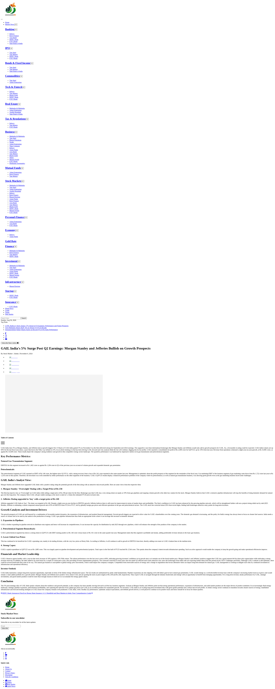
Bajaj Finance (14, 36)
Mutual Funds (13, 167)
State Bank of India (16, 43)
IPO (7, 48)
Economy (10, 230)
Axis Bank (13, 38)
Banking (9, 29)
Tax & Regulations (15, 118)
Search (24, 318)
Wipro (11, 158)
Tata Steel (12, 53)
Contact (7, 671)
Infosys (11, 34)
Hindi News (9, 308)
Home (7, 22)
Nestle (11, 142)
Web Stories (9, 314)
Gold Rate (10, 241)
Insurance (10, 302)
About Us (8, 669)
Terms (7, 312)
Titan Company (14, 146)
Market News (9, 24)
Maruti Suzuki (14, 159)
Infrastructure (13, 281)
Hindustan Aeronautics (17, 163)
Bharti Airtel (13, 95)
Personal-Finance (14, 217)
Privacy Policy (10, 673)
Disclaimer (8, 675)
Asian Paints (13, 150)
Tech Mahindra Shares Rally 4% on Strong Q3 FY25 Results (26, 328)
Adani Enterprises (15, 82)
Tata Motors (13, 54)
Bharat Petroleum (15, 140)
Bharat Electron (14, 197)
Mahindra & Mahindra (17, 108)
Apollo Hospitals (15, 112)
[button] (3, 444)
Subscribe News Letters (9, 343)
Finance (9, 246)
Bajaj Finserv (13, 195)
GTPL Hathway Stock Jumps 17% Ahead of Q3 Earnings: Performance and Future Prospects (36, 326)
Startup (9, 291)
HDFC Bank (13, 40)
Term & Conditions (11, 677)
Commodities (12, 75)
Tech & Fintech (13, 87)
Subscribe (5, 628)
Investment (11, 261)
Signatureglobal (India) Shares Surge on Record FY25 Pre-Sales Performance (31, 330)
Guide (7, 310)
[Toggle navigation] (2, 19)
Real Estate (11, 103)
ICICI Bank (13, 41)
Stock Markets (13, 180)
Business (10, 131)
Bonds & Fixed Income (17, 63)
